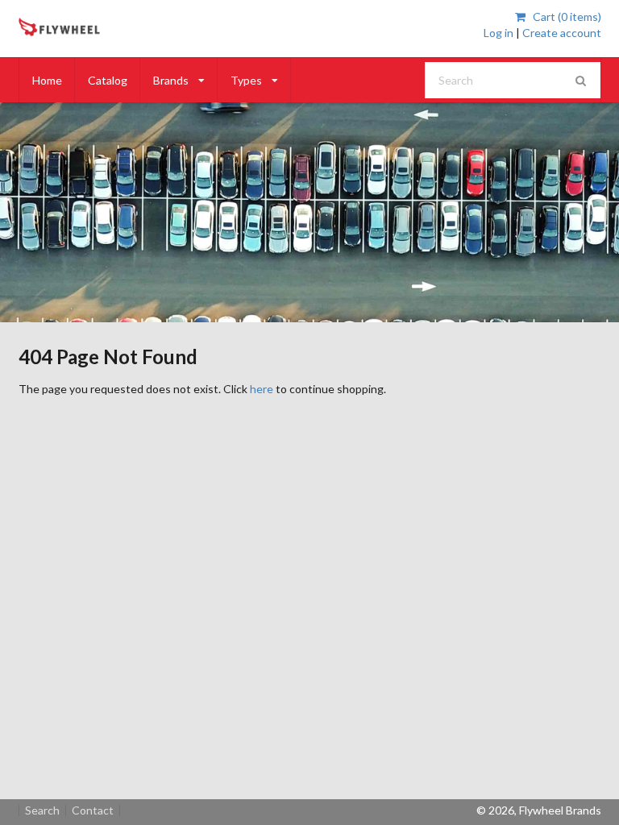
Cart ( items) (565, 16)
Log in (498, 32)
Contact (93, 810)
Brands (171, 80)
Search (42, 810)
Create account (561, 32)
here (261, 389)
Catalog (107, 80)
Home (47, 80)
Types (246, 80)
